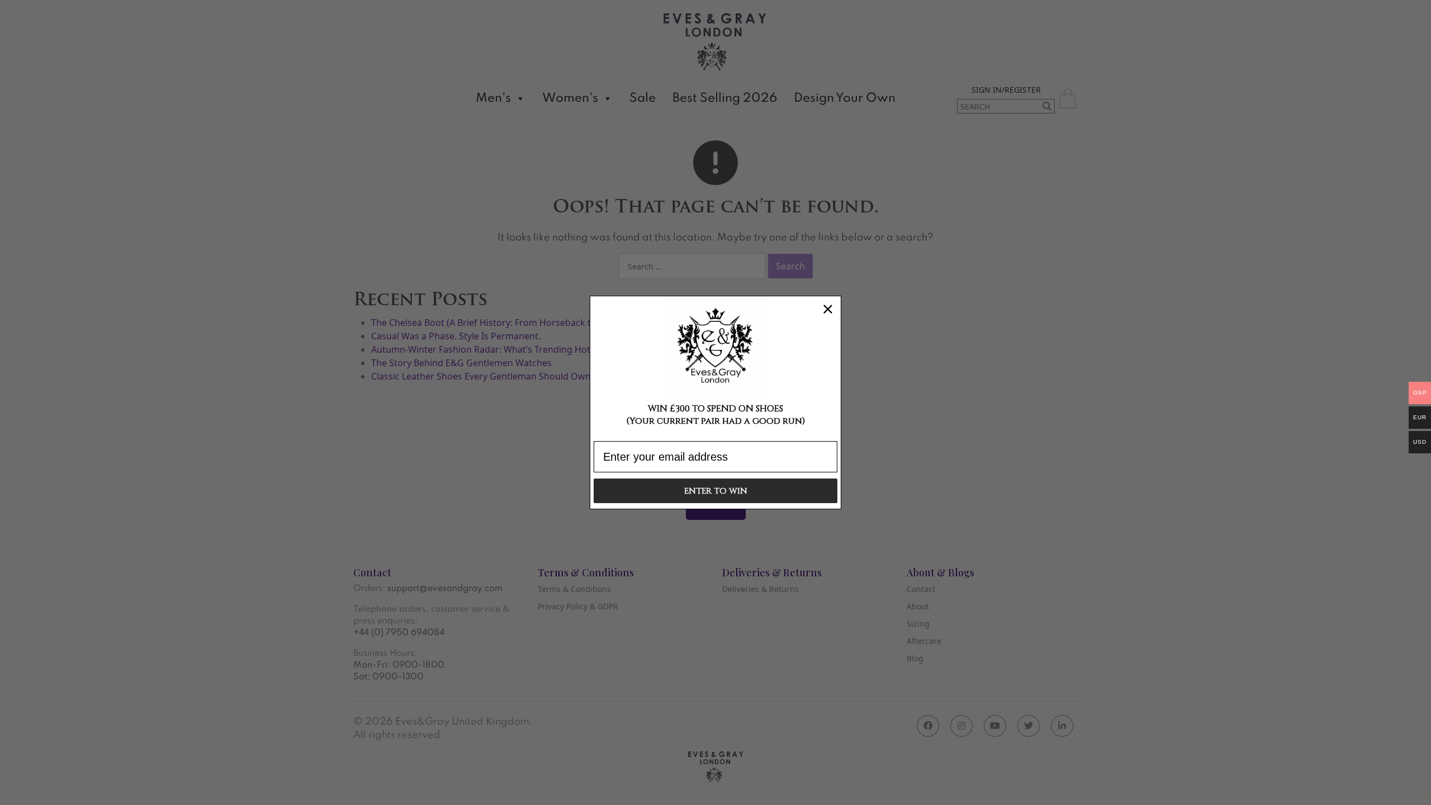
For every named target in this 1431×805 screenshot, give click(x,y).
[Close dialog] (828, 309)
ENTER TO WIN (715, 491)
